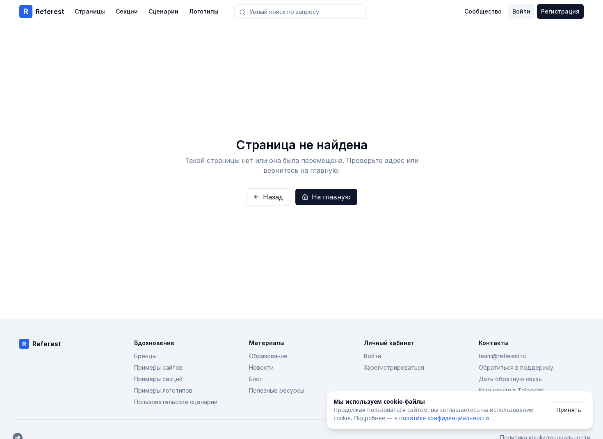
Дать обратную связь (510, 378)
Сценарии (163, 11)
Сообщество (483, 11)
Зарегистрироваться (394, 367)
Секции (127, 11)
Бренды (145, 355)
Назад (273, 197)
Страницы (90, 11)
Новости (261, 367)
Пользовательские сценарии (175, 401)
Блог (255, 378)
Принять (568, 410)
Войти (521, 11)
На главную (331, 197)
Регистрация (560, 11)
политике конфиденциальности (444, 418)
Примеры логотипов (163, 390)
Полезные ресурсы (276, 390)
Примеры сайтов (158, 367)
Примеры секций (158, 378)
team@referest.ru (502, 355)
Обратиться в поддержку (516, 367)
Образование (268, 355)
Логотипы (204, 11)
